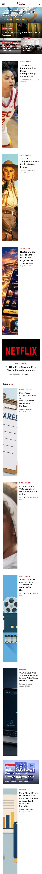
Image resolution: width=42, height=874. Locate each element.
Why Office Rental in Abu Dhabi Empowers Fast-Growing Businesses (31, 46)
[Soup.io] (21, 3)
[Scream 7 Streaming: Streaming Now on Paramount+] (21, 30)
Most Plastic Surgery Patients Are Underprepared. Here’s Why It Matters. (27, 399)
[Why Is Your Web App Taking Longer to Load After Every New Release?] (10, 712)
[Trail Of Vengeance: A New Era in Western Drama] (10, 197)
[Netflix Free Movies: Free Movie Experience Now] (21, 349)
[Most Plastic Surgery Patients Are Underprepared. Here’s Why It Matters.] (10, 432)
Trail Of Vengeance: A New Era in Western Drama (29, 162)
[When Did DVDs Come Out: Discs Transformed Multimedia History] (10, 618)
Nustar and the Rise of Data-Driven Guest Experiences (27, 256)
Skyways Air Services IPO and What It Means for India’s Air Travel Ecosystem (19, 13)
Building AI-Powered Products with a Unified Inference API (20, 773)
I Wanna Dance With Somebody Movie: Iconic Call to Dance (28, 490)
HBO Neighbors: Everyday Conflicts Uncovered (10, 48)
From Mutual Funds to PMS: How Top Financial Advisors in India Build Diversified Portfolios (28, 799)
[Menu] (3, 3)
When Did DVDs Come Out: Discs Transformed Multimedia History (27, 584)
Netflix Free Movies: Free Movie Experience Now (21, 368)
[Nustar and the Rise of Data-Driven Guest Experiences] (10, 291)
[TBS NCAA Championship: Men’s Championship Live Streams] (10, 104)
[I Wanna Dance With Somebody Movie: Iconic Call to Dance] (10, 525)
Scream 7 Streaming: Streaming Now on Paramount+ (21, 33)
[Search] (38, 3)
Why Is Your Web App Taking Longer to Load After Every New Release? (28, 676)
